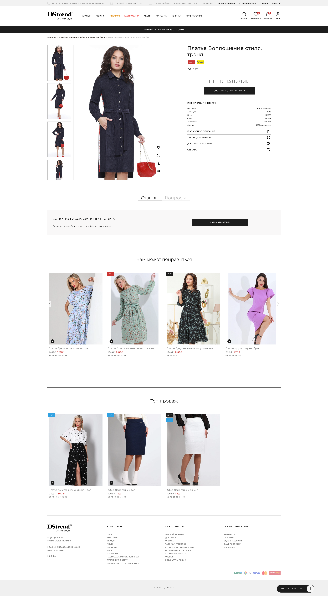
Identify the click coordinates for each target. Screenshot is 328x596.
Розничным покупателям (179, 547)
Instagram (229, 547)
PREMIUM (115, 16)
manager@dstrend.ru (59, 541)
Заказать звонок (270, 3)
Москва (51, 556)
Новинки (100, 16)
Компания (114, 526)
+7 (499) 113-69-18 (247, 3)
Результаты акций (175, 560)
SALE (191, 62)
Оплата (169, 541)
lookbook (112, 553)
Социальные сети (237, 526)
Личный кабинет (174, 534)
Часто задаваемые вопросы (123, 557)
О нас (110, 534)
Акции (147, 16)
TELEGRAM (229, 537)
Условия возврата (175, 553)
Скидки (111, 541)
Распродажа (131, 16)
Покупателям (175, 526)
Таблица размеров (175, 544)
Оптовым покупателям (178, 550)
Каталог (85, 16)
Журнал (176, 16)
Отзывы (169, 557)
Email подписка (232, 544)
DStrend (160, 588)
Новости (112, 547)
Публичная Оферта (117, 560)
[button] (59, 46)
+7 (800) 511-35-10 (226, 3)
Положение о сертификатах (123, 563)
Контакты (161, 16)
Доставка (170, 537)
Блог (109, 550)
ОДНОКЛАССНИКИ (233, 541)
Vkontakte (229, 534)
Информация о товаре (201, 103)
